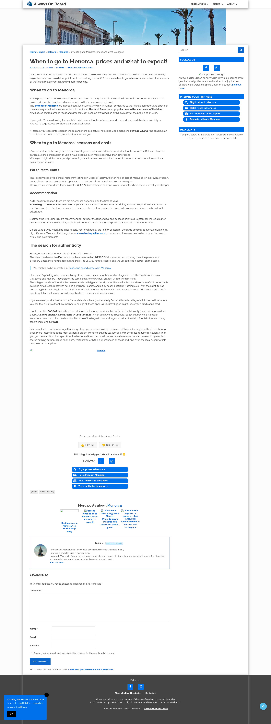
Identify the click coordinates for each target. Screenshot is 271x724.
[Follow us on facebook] (206, 68)
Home (33, 52)
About (230, 4)
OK (11, 714)
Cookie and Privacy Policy (156, 708)
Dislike (110, 445)
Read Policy (21, 707)
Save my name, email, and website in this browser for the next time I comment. (74, 653)
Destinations (198, 4)
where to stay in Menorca (91, 233)
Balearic (51, 52)
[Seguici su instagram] (112, 461)
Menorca (63, 52)
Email (33, 637)
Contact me (150, 693)
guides (34, 491)
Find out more (57, 562)
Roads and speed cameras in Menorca (90, 268)
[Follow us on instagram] (217, 68)
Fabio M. (60, 68)
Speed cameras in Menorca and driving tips (130, 524)
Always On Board (50, 4)
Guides (216, 4)
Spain (42, 52)
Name (34, 628)
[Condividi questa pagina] (263, 706)
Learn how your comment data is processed (90, 669)
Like (87, 445)
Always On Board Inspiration (128, 693)
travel (42, 491)
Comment (36, 590)
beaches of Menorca (46, 105)
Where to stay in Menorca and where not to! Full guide (110, 523)
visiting (50, 491)
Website (34, 645)
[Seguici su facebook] (101, 461)
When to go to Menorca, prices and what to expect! (90, 517)
